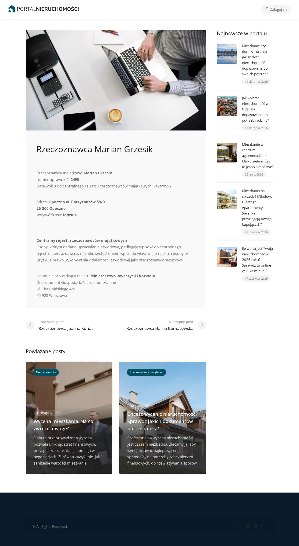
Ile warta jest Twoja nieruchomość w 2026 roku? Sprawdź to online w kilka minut (257, 259)
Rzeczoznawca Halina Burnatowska (159, 325)
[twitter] (240, 526)
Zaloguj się (278, 9)
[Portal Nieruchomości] (43, 8)
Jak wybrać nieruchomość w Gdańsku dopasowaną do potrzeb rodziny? (255, 109)
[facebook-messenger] (256, 526)
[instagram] (263, 526)
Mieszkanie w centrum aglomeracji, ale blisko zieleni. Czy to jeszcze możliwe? (257, 155)
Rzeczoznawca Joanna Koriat (66, 325)
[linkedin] (248, 526)
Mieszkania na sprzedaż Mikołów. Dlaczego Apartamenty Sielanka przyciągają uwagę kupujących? (257, 207)
